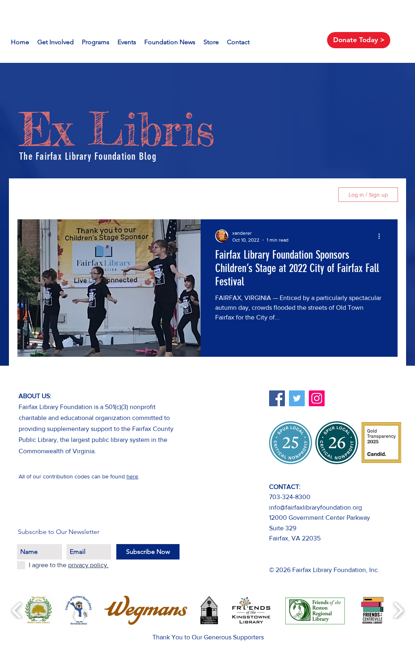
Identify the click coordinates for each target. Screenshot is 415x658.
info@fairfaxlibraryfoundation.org (315, 507)
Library (67, 194)
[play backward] (17, 610)
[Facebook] (277, 398)
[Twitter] (297, 398)
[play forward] (398, 610)
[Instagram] (317, 398)
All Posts (29, 194)
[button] (318, 195)
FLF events (135, 194)
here (132, 476)
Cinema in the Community (204, 194)
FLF (98, 194)
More (264, 194)
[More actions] (382, 236)
